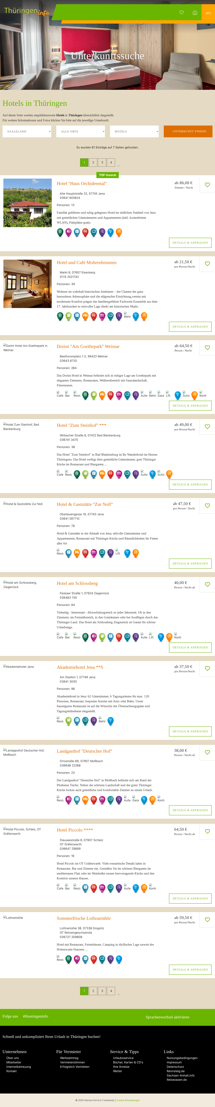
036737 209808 (71, 937)
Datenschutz (175, 1066)
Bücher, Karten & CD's (127, 1062)
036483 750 (68, 597)
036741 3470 (69, 439)
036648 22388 (70, 765)
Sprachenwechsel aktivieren (167, 1017)
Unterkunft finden (190, 131)
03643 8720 (68, 360)
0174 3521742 (69, 277)
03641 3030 (68, 681)
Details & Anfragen (190, 242)
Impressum (174, 1062)
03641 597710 (69, 518)
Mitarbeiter (13, 1062)
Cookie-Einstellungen (128, 1100)
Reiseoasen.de (176, 1079)
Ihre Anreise (120, 1066)
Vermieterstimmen (71, 1062)
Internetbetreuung (18, 1066)
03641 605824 (70, 197)
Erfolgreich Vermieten (73, 1066)
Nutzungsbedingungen (182, 1058)
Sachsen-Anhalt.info (180, 1075)
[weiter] (130, 162)
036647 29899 (70, 848)
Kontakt (11, 1071)
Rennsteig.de (175, 1071)
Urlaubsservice (123, 1058)
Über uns (12, 1058)
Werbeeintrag (68, 1058)
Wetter (117, 1071)
